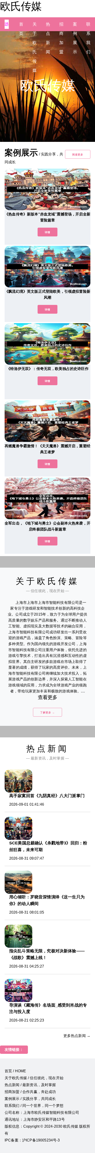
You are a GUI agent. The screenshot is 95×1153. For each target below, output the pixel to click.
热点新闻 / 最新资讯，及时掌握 (30, 1085)
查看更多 (47, 697)
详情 (47, 232)
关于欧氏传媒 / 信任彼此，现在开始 (34, 1078)
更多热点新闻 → (76, 1036)
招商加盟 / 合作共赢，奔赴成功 (30, 1092)
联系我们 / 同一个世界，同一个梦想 (34, 1106)
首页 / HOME (15, 1071)
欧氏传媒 (21, 6)
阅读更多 (77, 154)
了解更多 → (47, 712)
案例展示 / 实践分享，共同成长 (30, 1099)
